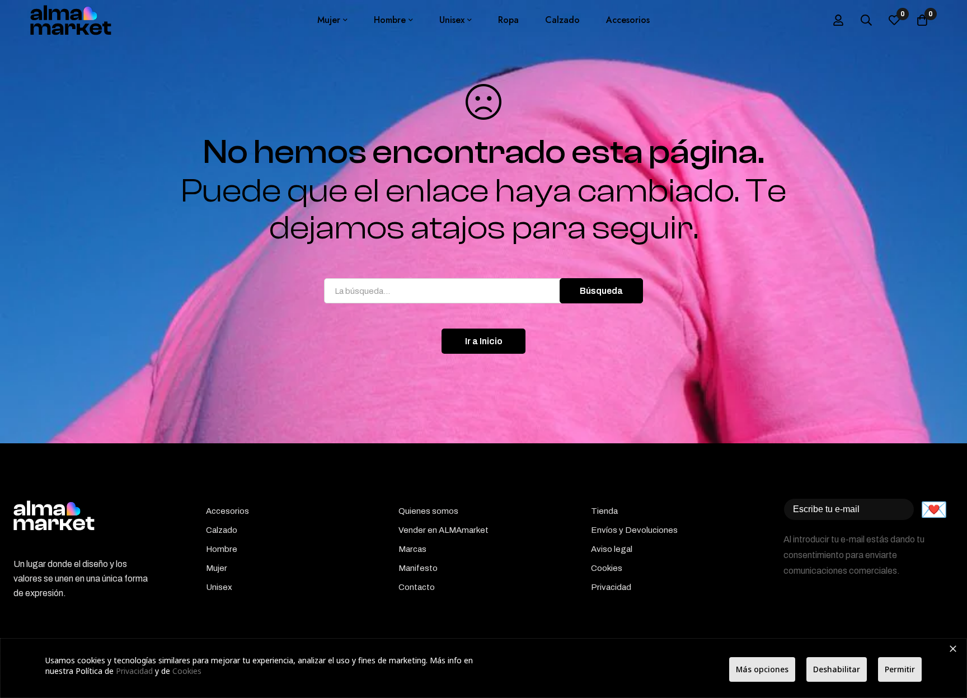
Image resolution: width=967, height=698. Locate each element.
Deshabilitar (836, 669)
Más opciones (762, 669)
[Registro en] (838, 20)
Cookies (186, 671)
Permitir (900, 669)
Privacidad (134, 671)
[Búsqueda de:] (483, 291)
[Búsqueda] (866, 20)
